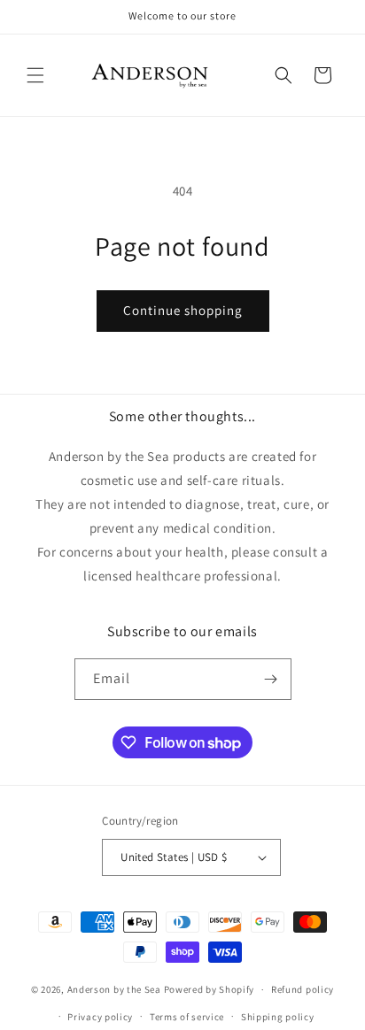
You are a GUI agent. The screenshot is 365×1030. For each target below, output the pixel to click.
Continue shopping (183, 310)
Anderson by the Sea (114, 989)
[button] (35, 75)
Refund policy (302, 989)
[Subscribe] (271, 679)
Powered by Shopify (209, 989)
